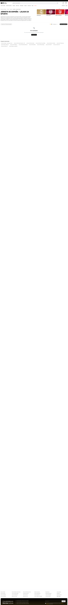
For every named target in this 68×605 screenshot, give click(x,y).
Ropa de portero (59, 594)
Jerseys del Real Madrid (32, 44)
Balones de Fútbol (14, 596)
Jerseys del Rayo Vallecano (5, 44)
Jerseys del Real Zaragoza (40, 44)
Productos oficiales (3, 9)
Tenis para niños (25, 594)
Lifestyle (25, 5)
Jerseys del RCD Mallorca (13, 44)
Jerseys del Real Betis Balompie (23, 44)
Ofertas (35, 5)
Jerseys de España (48, 594)
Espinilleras (58, 593)
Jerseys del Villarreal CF (4, 46)
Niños (32, 5)
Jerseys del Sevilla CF (49, 44)
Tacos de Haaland (3, 594)
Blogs (66, 5)
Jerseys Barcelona (37, 594)
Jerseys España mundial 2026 (13, 46)
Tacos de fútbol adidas (15, 593)
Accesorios (29, 5)
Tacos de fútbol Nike (15, 594)
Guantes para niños (26, 593)
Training (14, 5)
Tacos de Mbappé (3, 596)
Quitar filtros (34, 34)
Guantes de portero (9, 5)
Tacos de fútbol (3, 5)
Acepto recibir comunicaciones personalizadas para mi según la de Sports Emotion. (54, 603)
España (11, 9)
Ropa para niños (25, 596)
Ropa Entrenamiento (48, 593)
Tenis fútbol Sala (3, 593)
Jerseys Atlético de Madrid (38, 596)
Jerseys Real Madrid (37, 593)
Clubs (8, 9)
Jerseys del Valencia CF (56, 44)
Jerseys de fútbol (48, 596)
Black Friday (58, 596)
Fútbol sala (17, 5)
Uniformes (63, 5)
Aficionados (21, 5)
